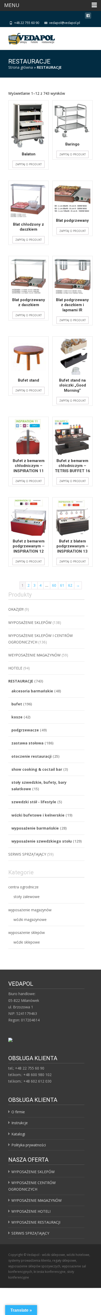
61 (62, 585)
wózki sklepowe (26, 942)
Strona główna (20, 67)
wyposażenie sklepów (26, 932)
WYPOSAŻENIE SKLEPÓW (30, 622)
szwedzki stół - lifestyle (33, 801)
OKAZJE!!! (16, 609)
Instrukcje (19, 1122)
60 (54, 585)
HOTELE (15, 668)
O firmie (18, 1111)
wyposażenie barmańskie (35, 828)
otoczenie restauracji (31, 756)
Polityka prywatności (28, 1144)
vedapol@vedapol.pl (64, 23)
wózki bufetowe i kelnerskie (37, 815)
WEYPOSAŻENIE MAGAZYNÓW (34, 655)
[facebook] (88, 16)
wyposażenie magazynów (30, 909)
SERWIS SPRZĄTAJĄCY (27, 854)
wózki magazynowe (30, 919)
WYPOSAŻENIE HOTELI (31, 1211)
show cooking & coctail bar (36, 769)
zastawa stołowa (27, 743)
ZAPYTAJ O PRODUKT (28, 164)
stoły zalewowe (26, 896)
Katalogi (18, 1133)
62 (70, 585)
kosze (17, 717)
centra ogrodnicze (23, 886)
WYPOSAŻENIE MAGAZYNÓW (36, 1200)
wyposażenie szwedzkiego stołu (41, 841)
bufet (16, 703)
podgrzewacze (25, 730)
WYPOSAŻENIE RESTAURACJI (35, 1222)
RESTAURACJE (20, 681)
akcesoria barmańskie (32, 690)
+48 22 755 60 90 (26, 23)
